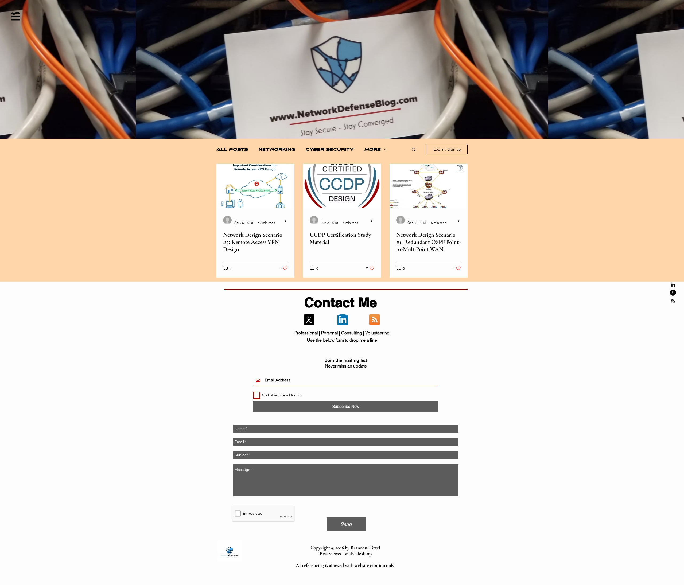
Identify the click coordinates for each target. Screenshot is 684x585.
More (372, 149)
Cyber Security (330, 149)
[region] (17, 50)
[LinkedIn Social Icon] (342, 319)
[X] (673, 293)
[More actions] (287, 220)
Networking (277, 149)
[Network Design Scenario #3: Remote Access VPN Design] (255, 186)
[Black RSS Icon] (673, 301)
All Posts (232, 149)
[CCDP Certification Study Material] (342, 186)
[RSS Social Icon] (374, 319)
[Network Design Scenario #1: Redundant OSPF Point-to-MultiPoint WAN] (428, 186)
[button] (413, 150)
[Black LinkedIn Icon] (673, 285)
